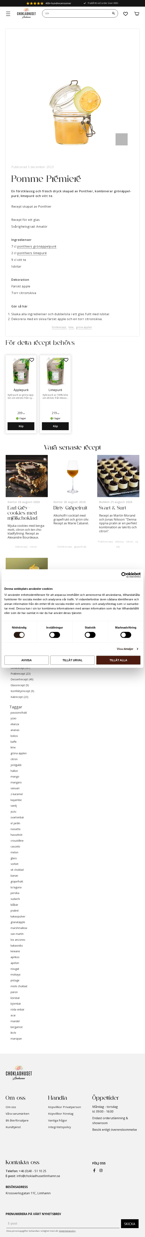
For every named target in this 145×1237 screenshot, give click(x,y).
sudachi (15, 899)
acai (13, 1015)
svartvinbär (17, 817)
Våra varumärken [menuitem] (17, 1113)
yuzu (13, 811)
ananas (15, 730)
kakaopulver (18, 916)
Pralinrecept (105, 541)
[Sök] (113, 13)
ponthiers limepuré (32, 253)
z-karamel (17, 794)
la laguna (16, 887)
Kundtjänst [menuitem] (13, 1127)
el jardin (15, 823)
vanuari (15, 788)
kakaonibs (17, 945)
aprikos (15, 957)
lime (71, 327)
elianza (119, 541)
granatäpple (18, 922)
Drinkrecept (59, 327)
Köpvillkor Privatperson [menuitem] (64, 1107)
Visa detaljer (125, 648)
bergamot (17, 1027)
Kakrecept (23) (19, 697)
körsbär (15, 998)
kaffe (14, 741)
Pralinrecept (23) (21, 673)
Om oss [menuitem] (11, 1107)
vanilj (14, 805)
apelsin (15, 963)
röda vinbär (17, 1009)
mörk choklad (19, 986)
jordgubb (16, 765)
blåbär (14, 904)
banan (14, 875)
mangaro (16, 782)
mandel (15, 1021)
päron (14, 992)
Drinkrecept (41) (20, 668)
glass (14, 858)
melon (14, 852)
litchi (13, 1032)
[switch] (54, 635)
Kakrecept (21, 546)
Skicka (129, 1223)
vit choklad (17, 869)
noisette (16, 829)
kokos (14, 736)
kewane (15, 951)
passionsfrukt (19, 712)
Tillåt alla (118, 660)
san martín (17, 934)
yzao (13, 718)
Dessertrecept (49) (22, 679)
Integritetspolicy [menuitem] (59, 1127)
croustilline (17, 840)
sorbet (15, 864)
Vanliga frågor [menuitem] (57, 1120)
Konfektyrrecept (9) (22, 691)
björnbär (16, 1003)
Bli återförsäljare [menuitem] (17, 1120)
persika (15, 893)
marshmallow (19, 928)
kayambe (16, 800)
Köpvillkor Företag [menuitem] (60, 1113)
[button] (8, 14)
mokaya (15, 974)
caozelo (15, 846)
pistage (15, 980)
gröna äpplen (84, 327)
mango (15, 776)
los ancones (18, 939)
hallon (14, 771)
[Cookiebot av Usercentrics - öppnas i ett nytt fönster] (124, 575)
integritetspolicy (67, 1230)
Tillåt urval (72, 660)
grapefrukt (80, 546)
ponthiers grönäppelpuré (36, 246)
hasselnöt (16, 835)
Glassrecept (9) (20, 685)
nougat (15, 969)
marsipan (16, 1038)
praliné (15, 910)
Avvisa (26, 660)
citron (33, 546)
